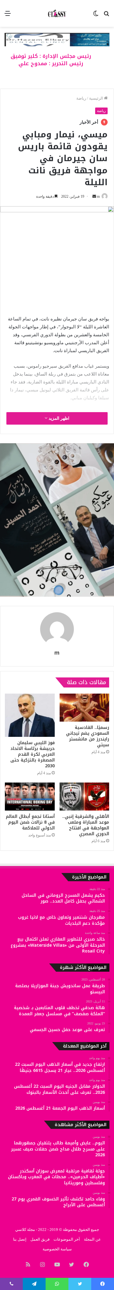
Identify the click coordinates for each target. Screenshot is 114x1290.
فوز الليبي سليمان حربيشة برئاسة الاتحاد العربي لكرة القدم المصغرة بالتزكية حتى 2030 (32, 754)
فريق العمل (40, 1239)
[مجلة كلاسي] (57, 13)
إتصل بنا (19, 1239)
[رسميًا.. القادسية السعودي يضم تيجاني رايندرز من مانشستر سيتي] (84, 708)
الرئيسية (96, 98)
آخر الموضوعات (67, 1239)
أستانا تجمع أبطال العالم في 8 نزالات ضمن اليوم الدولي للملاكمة (30, 822)
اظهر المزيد (58, 418)
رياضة (81, 98)
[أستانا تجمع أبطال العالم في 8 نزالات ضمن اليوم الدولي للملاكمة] (30, 797)
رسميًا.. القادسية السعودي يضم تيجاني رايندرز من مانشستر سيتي (87, 736)
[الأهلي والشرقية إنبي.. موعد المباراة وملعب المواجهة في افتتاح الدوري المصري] (84, 797)
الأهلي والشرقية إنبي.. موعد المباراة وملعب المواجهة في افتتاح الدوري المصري (85, 825)
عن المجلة (92, 1239)
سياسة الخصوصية (57, 1249)
